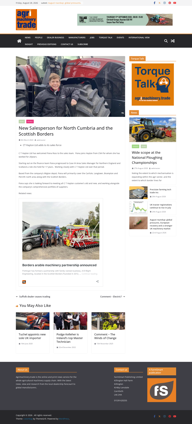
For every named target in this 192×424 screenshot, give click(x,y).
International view (139, 37)
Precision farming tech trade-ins (160, 191)
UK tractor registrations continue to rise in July (161, 206)
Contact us (67, 44)
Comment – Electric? (111, 296)
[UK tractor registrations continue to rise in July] (138, 208)
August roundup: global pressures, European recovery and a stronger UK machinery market (161, 224)
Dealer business (55, 37)
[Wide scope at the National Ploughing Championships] (152, 129)
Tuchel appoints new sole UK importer (32, 336)
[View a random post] (172, 41)
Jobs (92, 37)
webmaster (41, 140)
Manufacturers (77, 37)
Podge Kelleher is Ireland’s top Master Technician (70, 338)
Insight (29, 44)
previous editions (46, 44)
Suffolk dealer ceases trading (34, 296)
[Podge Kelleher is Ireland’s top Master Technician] (70, 314)
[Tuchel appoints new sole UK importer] (32, 314)
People (38, 37)
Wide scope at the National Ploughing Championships (147, 157)
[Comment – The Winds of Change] (108, 314)
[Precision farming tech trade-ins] (138, 193)
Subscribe (83, 44)
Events (120, 37)
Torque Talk (105, 37)
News (28, 37)
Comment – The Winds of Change (105, 336)
